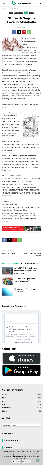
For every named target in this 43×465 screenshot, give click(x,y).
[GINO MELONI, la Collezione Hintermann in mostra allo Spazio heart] (7, 270)
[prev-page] (3, 299)
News (10, 8)
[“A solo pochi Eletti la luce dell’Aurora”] (7, 292)
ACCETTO (16, 461)
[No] (40, 457)
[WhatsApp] (29, 32)
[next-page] (7, 299)
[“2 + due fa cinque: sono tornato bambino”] (7, 281)
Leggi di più (26, 461)
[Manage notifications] (38, 460)
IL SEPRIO (8, 447)
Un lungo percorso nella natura (32, 254)
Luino (21, 12)
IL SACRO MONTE (11, 441)
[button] (3, 3)
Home (4, 8)
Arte (26, 12)
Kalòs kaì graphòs (8, 253)
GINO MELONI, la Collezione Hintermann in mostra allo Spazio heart (25, 270)
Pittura (31, 12)
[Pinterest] (24, 32)
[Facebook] (14, 32)
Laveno (16, 8)
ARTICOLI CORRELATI (10, 263)
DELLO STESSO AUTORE (30, 263)
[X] (19, 32)
